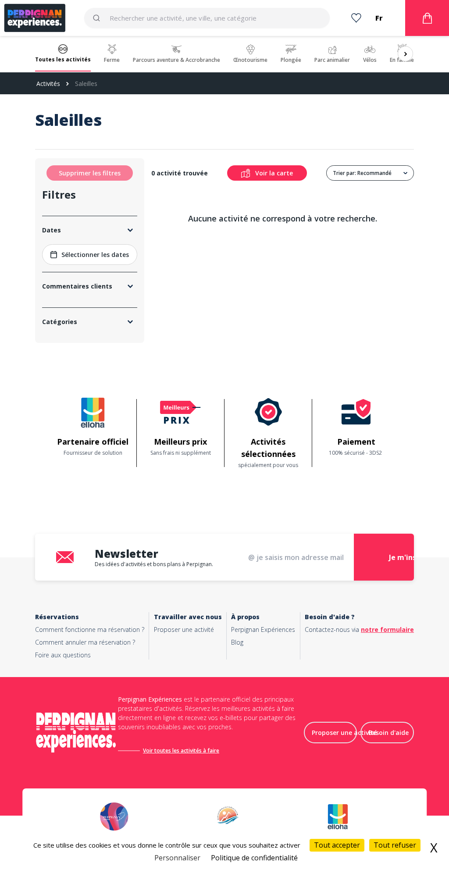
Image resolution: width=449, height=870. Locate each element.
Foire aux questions (63, 655)
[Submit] (100, 18)
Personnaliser (177, 858)
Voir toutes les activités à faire (181, 750)
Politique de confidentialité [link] (254, 858)
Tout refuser (395, 845)
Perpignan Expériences (263, 629)
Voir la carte (274, 173)
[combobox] (207, 18)
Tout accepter (337, 845)
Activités (48, 83)
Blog (237, 642)
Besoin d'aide (388, 732)
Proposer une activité (184, 629)
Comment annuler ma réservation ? (85, 642)
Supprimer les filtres (90, 173)
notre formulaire (387, 629)
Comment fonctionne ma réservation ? (89, 629)
